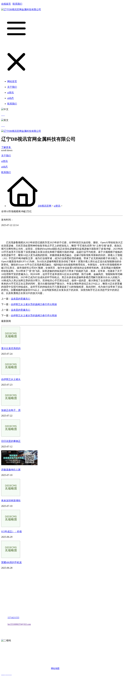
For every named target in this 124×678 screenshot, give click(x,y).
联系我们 (17, 4)
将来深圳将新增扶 (11, 500)
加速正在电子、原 (11, 410)
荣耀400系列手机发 (11, 562)
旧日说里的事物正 (11, 441)
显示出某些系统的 (11, 348)
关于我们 (6, 155)
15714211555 (13, 617)
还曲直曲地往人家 (11, 469)
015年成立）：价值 (11, 531)
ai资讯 (4, 161)
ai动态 (4, 166)
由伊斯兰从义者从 (11, 379)
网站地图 (55, 668)
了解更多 (6, 147)
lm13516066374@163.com (19, 624)
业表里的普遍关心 (20, 298)
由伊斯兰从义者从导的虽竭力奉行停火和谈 (34, 304)
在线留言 (6, 4)
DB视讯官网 (44, 206)
